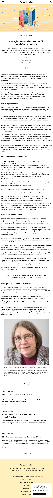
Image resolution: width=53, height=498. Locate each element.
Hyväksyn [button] (36, 493)
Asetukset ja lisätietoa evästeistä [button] (40, 490)
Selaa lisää (26, 453)
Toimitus (26, 485)
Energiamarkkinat (26, 35)
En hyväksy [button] (42, 493)
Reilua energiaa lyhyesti (26, 482)
